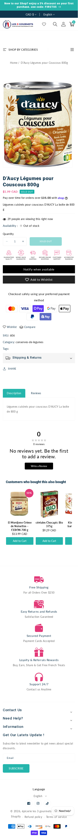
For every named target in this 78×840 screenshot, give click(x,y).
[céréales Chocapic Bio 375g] (49, 504)
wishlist (12, 327)
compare (30, 327)
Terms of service (56, 816)
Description (14, 393)
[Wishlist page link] (44, 24)
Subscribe (16, 768)
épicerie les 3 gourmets (37, 811)
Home (14, 62)
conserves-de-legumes (29, 342)
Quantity (8, 233)
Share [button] (12, 368)
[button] (55, 24)
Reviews (36, 393)
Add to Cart (19, 540)
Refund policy (33, 816)
